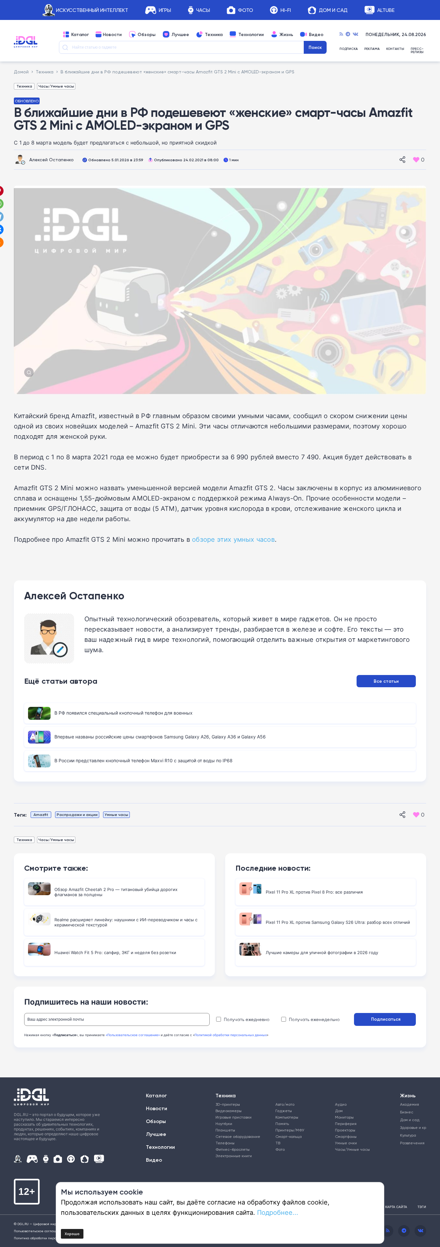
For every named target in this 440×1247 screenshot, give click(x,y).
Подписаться (385, 1019)
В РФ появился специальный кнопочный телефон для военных (123, 713)
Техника (214, 34)
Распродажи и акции (77, 814)
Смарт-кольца (288, 1136)
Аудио (341, 1104)
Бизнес (406, 1112)
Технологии (251, 34)
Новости (112, 34)
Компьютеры (286, 1117)
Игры (165, 10)
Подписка (349, 49)
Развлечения (411, 1142)
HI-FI (286, 10)
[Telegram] (348, 34)
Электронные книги (233, 1155)
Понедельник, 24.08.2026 (396, 34)
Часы (203, 10)
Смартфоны (346, 1136)
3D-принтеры (227, 1104)
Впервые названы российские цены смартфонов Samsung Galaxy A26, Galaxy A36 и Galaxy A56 (160, 737)
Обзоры (147, 34)
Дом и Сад (333, 10)
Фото (245, 10)
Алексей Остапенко (51, 159)
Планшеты (225, 1130)
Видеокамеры (228, 1110)
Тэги (421, 1207)
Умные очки (346, 1142)
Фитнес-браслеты (232, 1149)
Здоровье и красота (411, 1127)
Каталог (80, 34)
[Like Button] (416, 159)
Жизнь (286, 34)
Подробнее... (277, 1212)
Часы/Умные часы (56, 86)
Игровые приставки (233, 1117)
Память (282, 1123)
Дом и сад (409, 1119)
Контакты (395, 49)
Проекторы (345, 1130)
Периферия (346, 1123)
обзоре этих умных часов (233, 539)
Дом (339, 1110)
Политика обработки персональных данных (49, 1238)
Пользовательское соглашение (39, 1231)
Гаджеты (283, 1110)
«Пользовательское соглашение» (133, 1035)
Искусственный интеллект (92, 10)
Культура (408, 1135)
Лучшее (180, 34)
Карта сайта (396, 1207)
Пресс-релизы (417, 50)
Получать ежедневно (247, 1019)
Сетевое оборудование (237, 1136)
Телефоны (224, 1142)
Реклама (372, 49)
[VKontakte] (355, 34)
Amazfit (40, 814)
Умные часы (116, 814)
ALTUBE (386, 10)
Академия (409, 1104)
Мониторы (344, 1117)
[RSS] (341, 34)
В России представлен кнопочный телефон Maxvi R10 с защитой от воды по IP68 (143, 760)
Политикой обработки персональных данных (231, 1035)
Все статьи (386, 681)
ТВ (277, 1142)
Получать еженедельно (314, 1019)
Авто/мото (284, 1104)
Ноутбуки (223, 1123)
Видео (316, 34)
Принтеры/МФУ (289, 1130)
